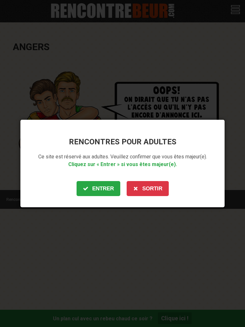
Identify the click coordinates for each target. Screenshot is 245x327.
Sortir (152, 189)
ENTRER (103, 189)
